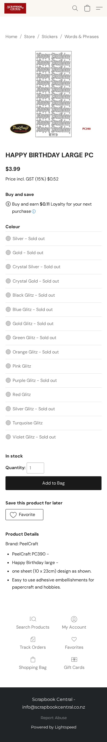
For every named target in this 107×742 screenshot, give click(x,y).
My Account (74, 627)
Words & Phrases (81, 36)
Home (11, 36)
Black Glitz (34, 295)
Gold (28, 253)
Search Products (32, 627)
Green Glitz (34, 338)
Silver (29, 238)
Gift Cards (74, 667)
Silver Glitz (34, 409)
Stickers (50, 36)
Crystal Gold (36, 281)
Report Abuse (54, 717)
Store (29, 36)
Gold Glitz (33, 323)
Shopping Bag (33, 667)
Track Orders (33, 647)
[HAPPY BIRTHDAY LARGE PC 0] (53, 94)
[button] (15, 8)
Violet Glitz (34, 437)
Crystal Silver (36, 267)
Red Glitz (22, 394)
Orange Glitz (36, 352)
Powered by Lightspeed (53, 727)
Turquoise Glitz (28, 423)
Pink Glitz (22, 366)
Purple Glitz (35, 380)
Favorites (74, 647)
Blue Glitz (33, 309)
